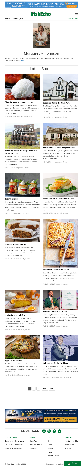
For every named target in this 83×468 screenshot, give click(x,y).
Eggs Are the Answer (13, 360)
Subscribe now (73, 19)
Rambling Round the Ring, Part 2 (56, 103)
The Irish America (53, 456)
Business (50, 448)
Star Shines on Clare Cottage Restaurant (59, 147)
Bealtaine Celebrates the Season (56, 269)
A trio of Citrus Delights (15, 315)
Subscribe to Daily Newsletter (14, 441)
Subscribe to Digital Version (14, 448)
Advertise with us (36, 445)
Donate (74, 463)
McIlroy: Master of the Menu (55, 311)
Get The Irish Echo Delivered (14, 445)
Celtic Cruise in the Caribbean (55, 363)
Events (50, 452)
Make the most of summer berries (19, 102)
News (49, 441)
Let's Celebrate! (11, 199)
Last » (52, 388)
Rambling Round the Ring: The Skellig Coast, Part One (21, 152)
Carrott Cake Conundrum (15, 244)
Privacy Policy (69, 445)
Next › (45, 388)
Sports (50, 445)
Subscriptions (69, 448)
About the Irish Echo (71, 441)
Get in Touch (34, 441)
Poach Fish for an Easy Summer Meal (58, 198)
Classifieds (33, 448)
